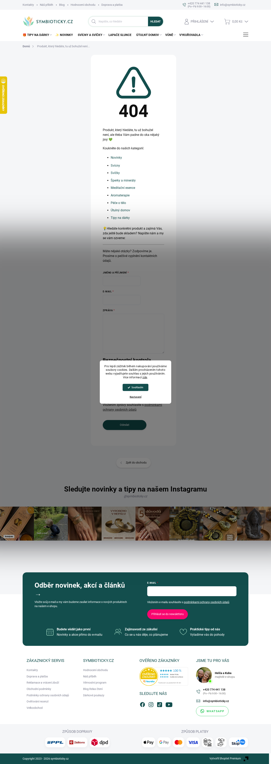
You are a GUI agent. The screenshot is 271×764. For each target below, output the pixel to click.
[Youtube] (168, 704)
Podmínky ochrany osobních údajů (48, 695)
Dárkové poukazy (93, 695)
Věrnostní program (94, 682)
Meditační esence (123, 188)
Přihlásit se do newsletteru (167, 614)
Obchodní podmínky (39, 689)
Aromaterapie (120, 195)
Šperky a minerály (123, 180)
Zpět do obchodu (136, 462)
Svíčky (115, 173)
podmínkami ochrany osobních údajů (206, 602)
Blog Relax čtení (93, 689)
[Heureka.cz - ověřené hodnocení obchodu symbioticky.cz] (163, 676)
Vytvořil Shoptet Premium (225, 758)
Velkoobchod (35, 707)
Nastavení (135, 397)
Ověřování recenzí (37, 701)
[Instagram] (151, 704)
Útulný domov (120, 210)
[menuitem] (38, 35)
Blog (62, 4)
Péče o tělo (118, 203)
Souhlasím (137, 387)
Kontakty (28, 4)
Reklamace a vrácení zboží (43, 682)
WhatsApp (215, 711)
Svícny (115, 165)
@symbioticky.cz (135, 496)
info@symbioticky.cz (216, 701)
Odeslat (124, 424)
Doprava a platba (112, 4)
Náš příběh (46, 4)
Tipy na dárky (120, 218)
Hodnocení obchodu (83, 4)
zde (144, 377)
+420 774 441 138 (214, 691)
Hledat (155, 21)
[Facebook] (142, 704)
